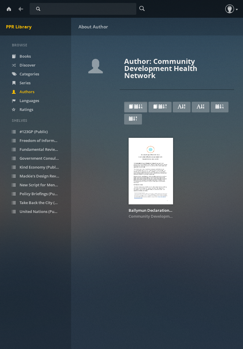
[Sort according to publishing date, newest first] (219, 107)
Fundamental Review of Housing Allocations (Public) (43, 149)
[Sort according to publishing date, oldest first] (133, 119)
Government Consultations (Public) (43, 158)
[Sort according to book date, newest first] (135, 107)
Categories (29, 74)
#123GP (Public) (33, 131)
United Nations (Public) (40, 211)
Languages (29, 100)
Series (25, 82)
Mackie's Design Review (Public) (43, 176)
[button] (230, 9)
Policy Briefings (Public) (40, 193)
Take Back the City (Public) (43, 202)
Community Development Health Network (167, 216)
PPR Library (19, 27)
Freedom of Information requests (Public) (43, 140)
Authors (26, 91)
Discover (27, 65)
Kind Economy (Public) (39, 167)
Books (25, 56)
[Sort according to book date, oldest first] (160, 107)
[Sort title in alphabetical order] (182, 107)
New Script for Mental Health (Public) (43, 185)
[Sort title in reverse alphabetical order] (201, 107)
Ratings (26, 109)
